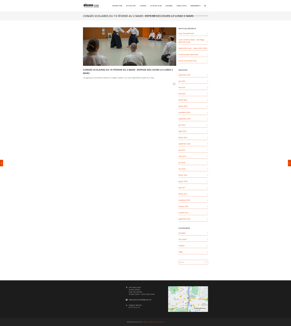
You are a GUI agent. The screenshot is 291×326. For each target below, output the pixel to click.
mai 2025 (181, 87)
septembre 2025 (184, 75)
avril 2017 (182, 188)
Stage (180, 252)
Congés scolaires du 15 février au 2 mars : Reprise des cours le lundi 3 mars (183, 16)
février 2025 (182, 100)
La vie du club (156, 6)
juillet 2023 (182, 131)
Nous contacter (159, 322)
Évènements (196, 6)
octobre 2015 (183, 213)
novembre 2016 (184, 200)
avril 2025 (182, 94)
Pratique (181, 245)
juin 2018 (181, 162)
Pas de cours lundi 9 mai (187, 61)
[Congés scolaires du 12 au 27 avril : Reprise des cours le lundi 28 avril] (289, 163)
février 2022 (182, 137)
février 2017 (182, 194)
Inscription (117, 6)
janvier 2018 (182, 181)
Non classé (182, 239)
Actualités (131, 6)
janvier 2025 (182, 106)
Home (154, 16)
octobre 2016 (183, 206)
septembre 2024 (184, 119)
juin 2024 (181, 125)
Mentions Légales (148, 322)
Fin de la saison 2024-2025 (188, 54)
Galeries (169, 6)
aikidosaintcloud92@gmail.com (140, 300)
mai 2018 (181, 169)
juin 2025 (181, 81)
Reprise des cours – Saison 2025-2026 (192, 48)
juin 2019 (181, 150)
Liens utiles (182, 6)
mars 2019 (182, 156)
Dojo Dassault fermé (186, 33)
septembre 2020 (184, 144)
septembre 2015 (184, 219)
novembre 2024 (184, 112)
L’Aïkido (143, 6)
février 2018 (182, 175)
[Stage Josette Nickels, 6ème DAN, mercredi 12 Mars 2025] (1, 163)
